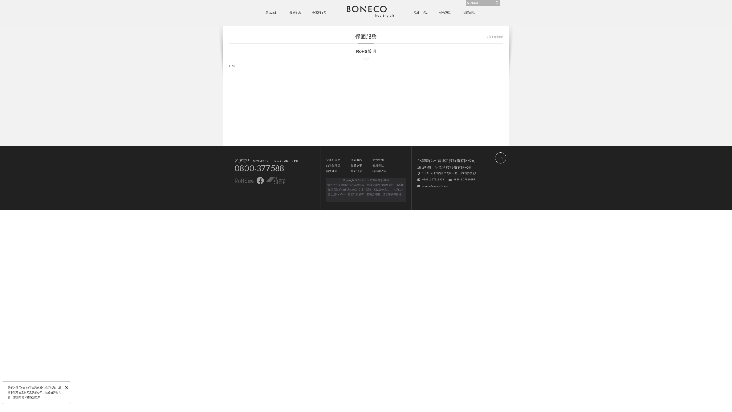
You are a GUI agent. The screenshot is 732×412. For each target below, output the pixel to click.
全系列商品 (319, 12)
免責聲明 (378, 159)
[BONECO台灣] (370, 12)
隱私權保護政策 (31, 397)
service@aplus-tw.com (435, 185)
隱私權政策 (379, 171)
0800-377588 (259, 168)
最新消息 (295, 12)
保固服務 (469, 12)
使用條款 (378, 165)
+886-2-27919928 (433, 179)
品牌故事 (271, 12)
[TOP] (500, 157)
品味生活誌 (421, 12)
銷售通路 (445, 12)
